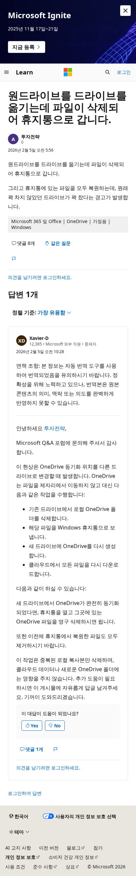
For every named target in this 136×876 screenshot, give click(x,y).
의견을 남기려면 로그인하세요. (40, 277)
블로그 (74, 848)
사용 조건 (15, 866)
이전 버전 (49, 848)
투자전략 (30, 136)
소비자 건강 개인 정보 (71, 857)
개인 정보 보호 (20, 857)
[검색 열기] (107, 72)
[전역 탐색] (6, 72)
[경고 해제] (125, 10)
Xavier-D (39, 338)
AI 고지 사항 (18, 848)
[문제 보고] (13, 259)
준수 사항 (43, 866)
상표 (70, 866)
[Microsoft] (68, 72)
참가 (98, 848)
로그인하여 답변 (25, 793)
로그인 (124, 72)
